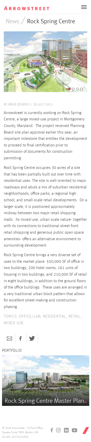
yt (74, 430)
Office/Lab (29, 317)
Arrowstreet (27, 5)
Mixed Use (14, 323)
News (12, 21)
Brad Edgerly (19, 104)
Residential (54, 317)
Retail (74, 317)
